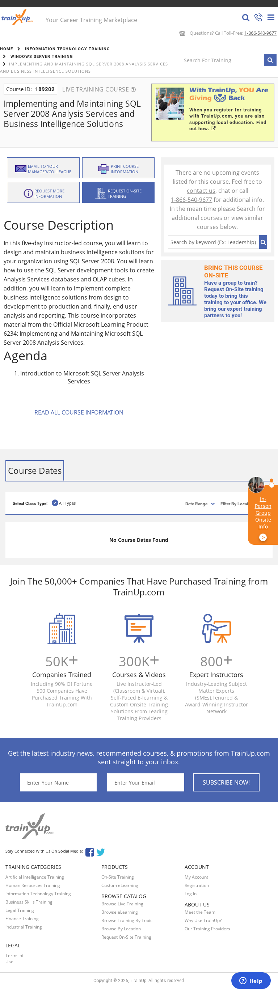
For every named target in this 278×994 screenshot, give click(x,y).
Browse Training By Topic (126, 920)
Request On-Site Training (126, 937)
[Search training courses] (270, 60)
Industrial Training (23, 927)
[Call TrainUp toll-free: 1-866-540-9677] (258, 18)
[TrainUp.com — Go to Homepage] (17, 17)
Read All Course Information (78, 412)
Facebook (89, 852)
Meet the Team (200, 912)
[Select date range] (190, 503)
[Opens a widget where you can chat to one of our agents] (251, 981)
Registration (197, 885)
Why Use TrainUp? (203, 920)
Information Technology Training (38, 894)
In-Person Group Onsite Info (263, 518)
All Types (67, 503)
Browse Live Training (122, 904)
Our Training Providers (207, 929)
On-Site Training (117, 877)
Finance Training (22, 919)
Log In (191, 894)
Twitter (102, 852)
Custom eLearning (119, 885)
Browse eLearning (119, 912)
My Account (196, 877)
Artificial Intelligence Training (34, 877)
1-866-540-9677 (260, 33)
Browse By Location (121, 929)
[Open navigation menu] (271, 17)
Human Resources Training (32, 885)
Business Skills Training (28, 902)
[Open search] (245, 17)
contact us (201, 191)
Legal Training (19, 910)
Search (263, 242)
